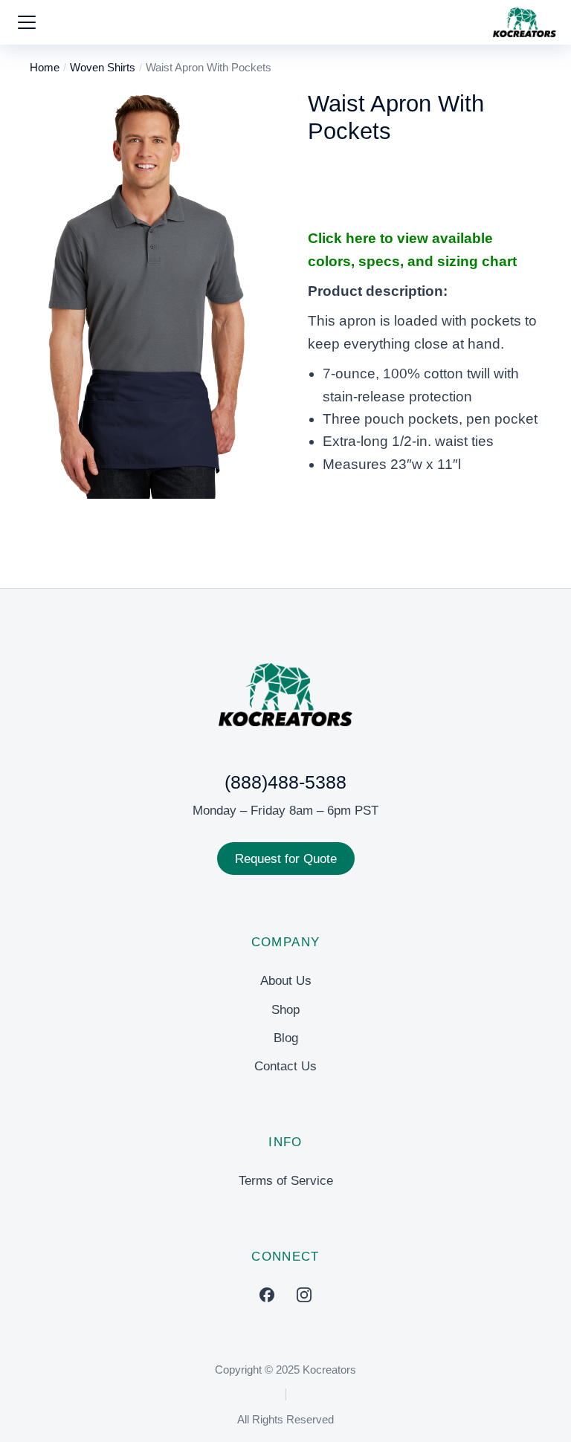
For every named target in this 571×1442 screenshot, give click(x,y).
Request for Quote (286, 859)
